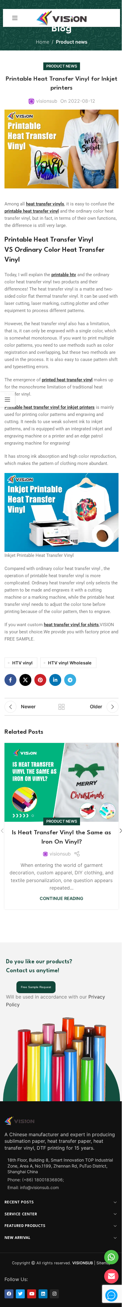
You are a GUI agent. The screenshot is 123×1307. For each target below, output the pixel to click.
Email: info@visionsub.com (33, 1187)
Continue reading (61, 898)
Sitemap (103, 1263)
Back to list (61, 707)
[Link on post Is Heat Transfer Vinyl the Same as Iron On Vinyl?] (61, 782)
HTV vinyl (22, 662)
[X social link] (25, 680)
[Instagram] (54, 1293)
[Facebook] (8, 1293)
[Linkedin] (43, 1293)
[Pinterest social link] (40, 680)
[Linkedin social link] (55, 680)
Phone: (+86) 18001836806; (35, 1179)
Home (42, 42)
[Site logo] (61, 17)
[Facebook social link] (10, 680)
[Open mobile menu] (15, 18)
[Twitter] (20, 1293)
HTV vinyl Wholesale (70, 662)
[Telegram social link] (70, 680)
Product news (71, 42)
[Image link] (19, 1120)
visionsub (46, 101)
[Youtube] (31, 1293)
